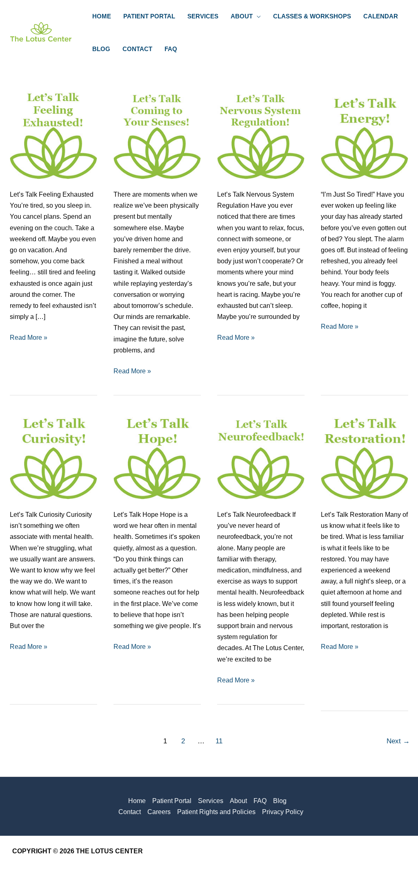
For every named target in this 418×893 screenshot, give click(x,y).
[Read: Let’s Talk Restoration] (364, 454)
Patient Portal (171, 800)
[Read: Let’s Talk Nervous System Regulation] (261, 134)
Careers (159, 811)
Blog (280, 800)
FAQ (260, 800)
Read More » (28, 338)
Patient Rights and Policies (216, 811)
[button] (257, 16)
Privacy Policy (282, 811)
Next (398, 741)
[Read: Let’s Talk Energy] (364, 134)
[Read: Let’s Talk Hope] (157, 454)
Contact (129, 811)
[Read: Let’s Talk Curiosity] (53, 454)
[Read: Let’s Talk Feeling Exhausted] (53, 134)
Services (210, 800)
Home (137, 800)
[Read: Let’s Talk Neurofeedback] (261, 454)
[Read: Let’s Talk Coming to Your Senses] (157, 134)
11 (219, 741)
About (238, 800)
